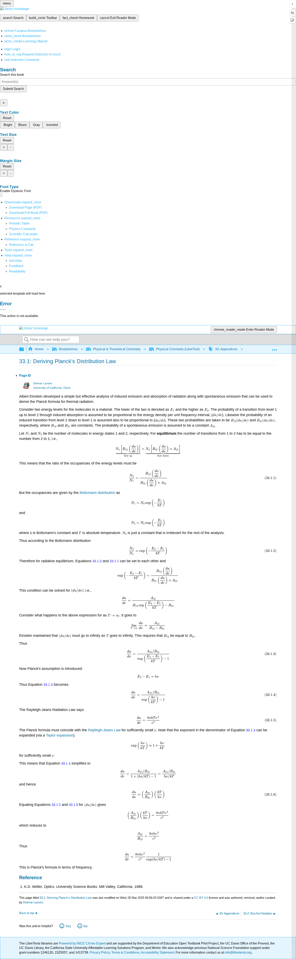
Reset (7, 118)
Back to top (26, 913)
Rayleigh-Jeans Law (104, 730)
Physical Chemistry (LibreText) (177, 349)
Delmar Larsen (42, 383)
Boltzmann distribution (97, 493)
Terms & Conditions (125, 952)
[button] (16, 266)
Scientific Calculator (23, 234)
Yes (68, 926)
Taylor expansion (59, 735)
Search (26, 339)
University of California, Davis (51, 387)
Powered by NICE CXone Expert (82, 943)
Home (39, 349)
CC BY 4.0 (201, 897)
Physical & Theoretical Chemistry (116, 349)
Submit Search (13, 88)
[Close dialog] (3, 309)
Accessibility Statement (157, 952)
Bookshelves (68, 349)
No (85, 926)
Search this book (12, 74)
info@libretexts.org (237, 952)
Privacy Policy (100, 952)
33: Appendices (226, 349)
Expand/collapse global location (274, 348)
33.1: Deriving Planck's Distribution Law (66, 897)
